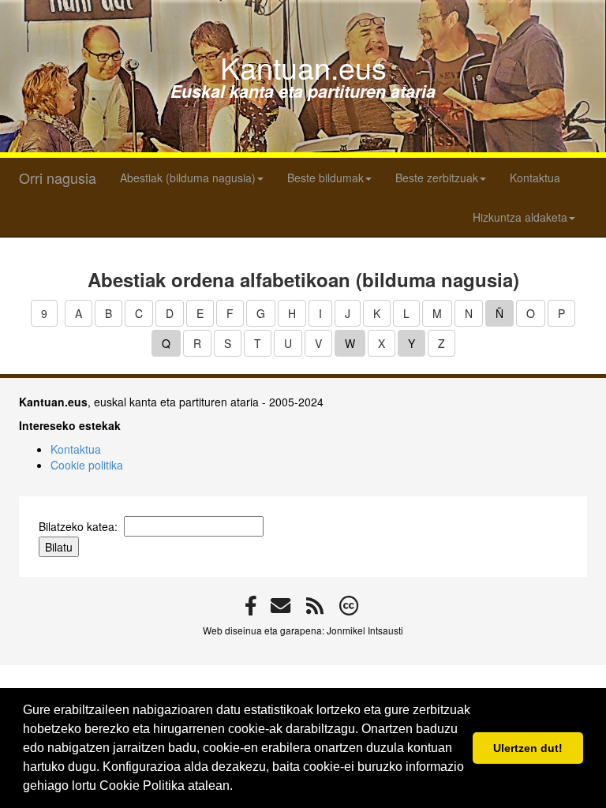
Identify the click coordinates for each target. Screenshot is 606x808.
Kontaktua (535, 177)
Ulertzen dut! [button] (528, 748)
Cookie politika (86, 465)
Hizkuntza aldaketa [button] (520, 217)
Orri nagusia (57, 177)
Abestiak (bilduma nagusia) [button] (188, 177)
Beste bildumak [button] (325, 177)
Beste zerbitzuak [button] (436, 177)
